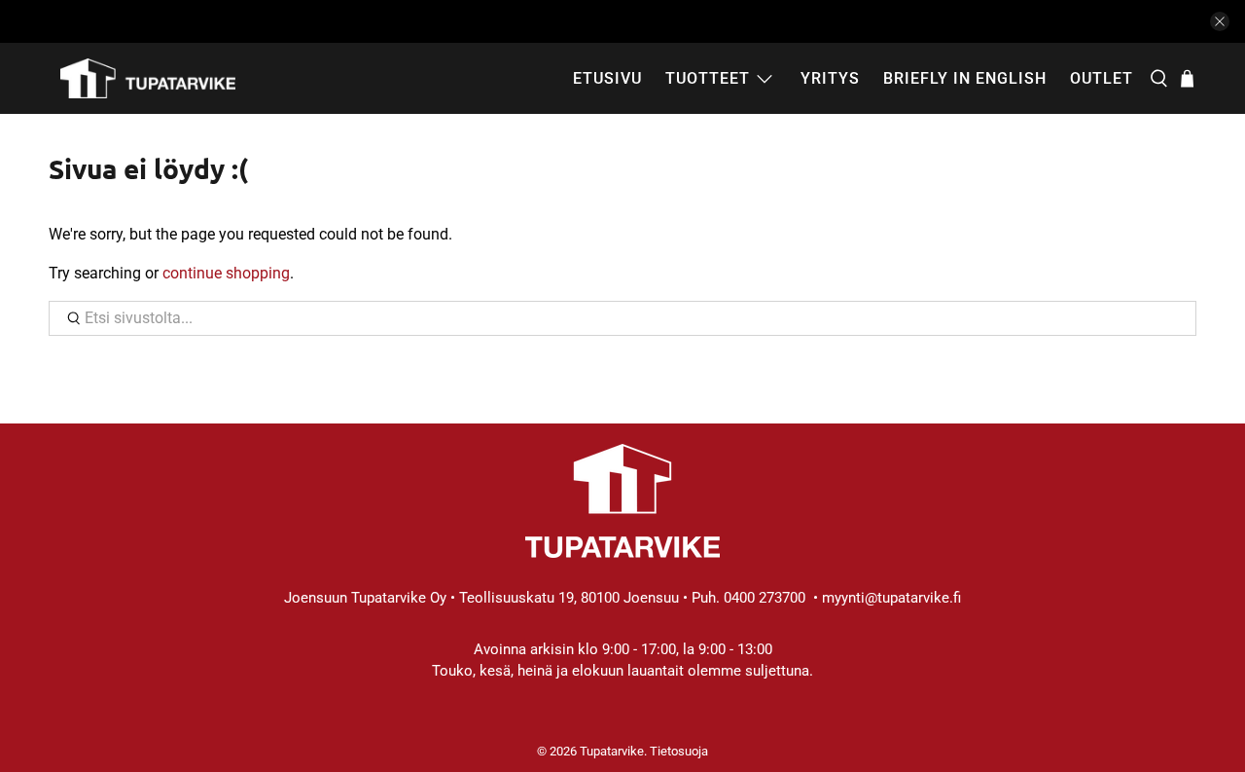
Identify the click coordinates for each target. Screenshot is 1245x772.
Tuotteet (707, 78)
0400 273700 (764, 598)
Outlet (1101, 78)
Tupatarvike (612, 751)
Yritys (830, 78)
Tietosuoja (679, 751)
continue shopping (226, 273)
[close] (1219, 21)
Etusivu (607, 78)
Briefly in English (965, 78)
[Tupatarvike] (147, 78)
